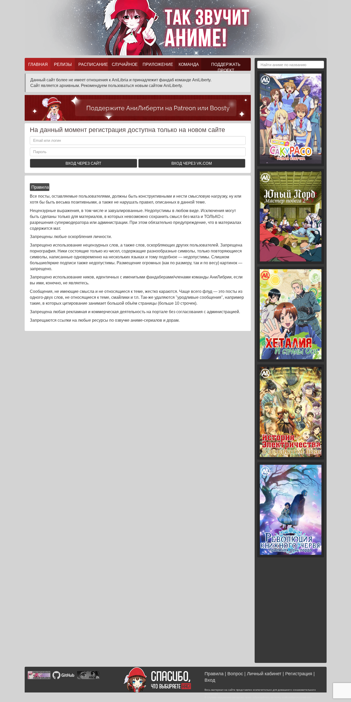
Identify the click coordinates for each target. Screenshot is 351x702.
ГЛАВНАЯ (38, 64)
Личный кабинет (264, 673)
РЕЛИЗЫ (63, 64)
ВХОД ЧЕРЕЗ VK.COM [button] (191, 163)
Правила (214, 673)
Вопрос (235, 673)
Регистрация (298, 673)
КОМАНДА (189, 64)
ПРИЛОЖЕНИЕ (158, 64)
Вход (210, 680)
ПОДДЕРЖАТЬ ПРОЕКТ (226, 66)
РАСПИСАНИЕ (93, 64)
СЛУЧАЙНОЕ (125, 64)
